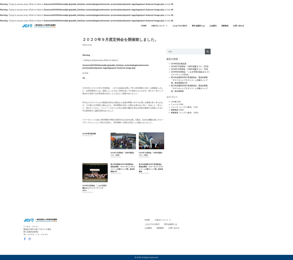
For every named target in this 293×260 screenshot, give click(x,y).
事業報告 (174, 110)
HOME (144, 26)
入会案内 (213, 26)
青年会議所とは (198, 26)
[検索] (208, 51)
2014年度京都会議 (89, 133)
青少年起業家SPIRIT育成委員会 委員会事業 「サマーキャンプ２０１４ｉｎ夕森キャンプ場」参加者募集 (189, 88)
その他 (173, 101)
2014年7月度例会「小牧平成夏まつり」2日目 (190, 66)
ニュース (174, 104)
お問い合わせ (238, 26)
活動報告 (225, 26)
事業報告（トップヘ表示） (182, 112)
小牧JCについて (158, 26)
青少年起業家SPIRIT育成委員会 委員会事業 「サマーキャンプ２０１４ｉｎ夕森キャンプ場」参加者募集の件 (189, 80)
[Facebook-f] (24, 239)
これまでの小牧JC (179, 26)
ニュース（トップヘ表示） (182, 107)
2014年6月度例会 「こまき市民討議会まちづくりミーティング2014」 (94, 188)
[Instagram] (29, 239)
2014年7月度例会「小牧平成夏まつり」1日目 (189, 69)
